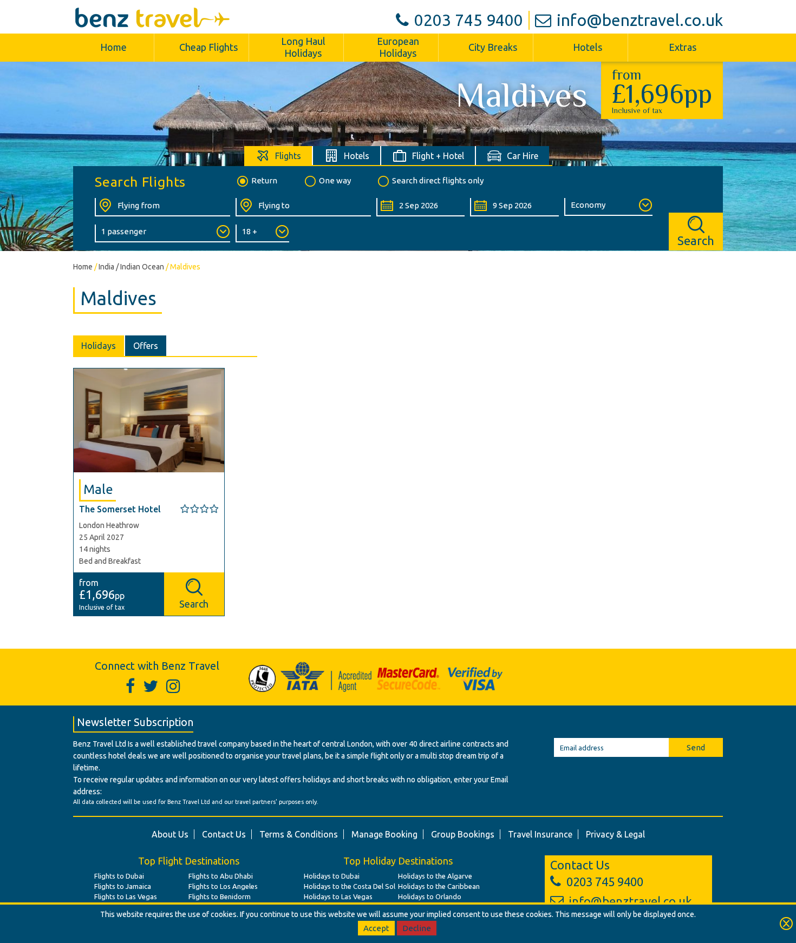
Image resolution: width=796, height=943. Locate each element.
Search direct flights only (438, 180)
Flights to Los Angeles (223, 886)
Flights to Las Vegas (125, 896)
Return (264, 180)
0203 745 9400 (468, 20)
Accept (376, 928)
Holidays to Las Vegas (338, 896)
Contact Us (224, 834)
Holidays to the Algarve (435, 876)
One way (335, 180)
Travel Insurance (540, 834)
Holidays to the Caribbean (439, 886)
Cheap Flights (208, 47)
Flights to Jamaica (122, 886)
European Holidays (398, 47)
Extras (682, 47)
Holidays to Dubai (332, 876)
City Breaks (492, 47)
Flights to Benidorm (219, 896)
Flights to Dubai (119, 876)
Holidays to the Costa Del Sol (349, 886)
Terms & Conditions (298, 834)
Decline (416, 928)
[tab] (278, 155)
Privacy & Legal (615, 834)
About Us (170, 834)
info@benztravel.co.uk (640, 20)
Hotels (587, 47)
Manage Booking (384, 834)
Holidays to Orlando (429, 896)
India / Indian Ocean (131, 266)
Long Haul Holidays (303, 47)
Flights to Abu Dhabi (220, 876)
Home (113, 47)
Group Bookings (462, 834)
